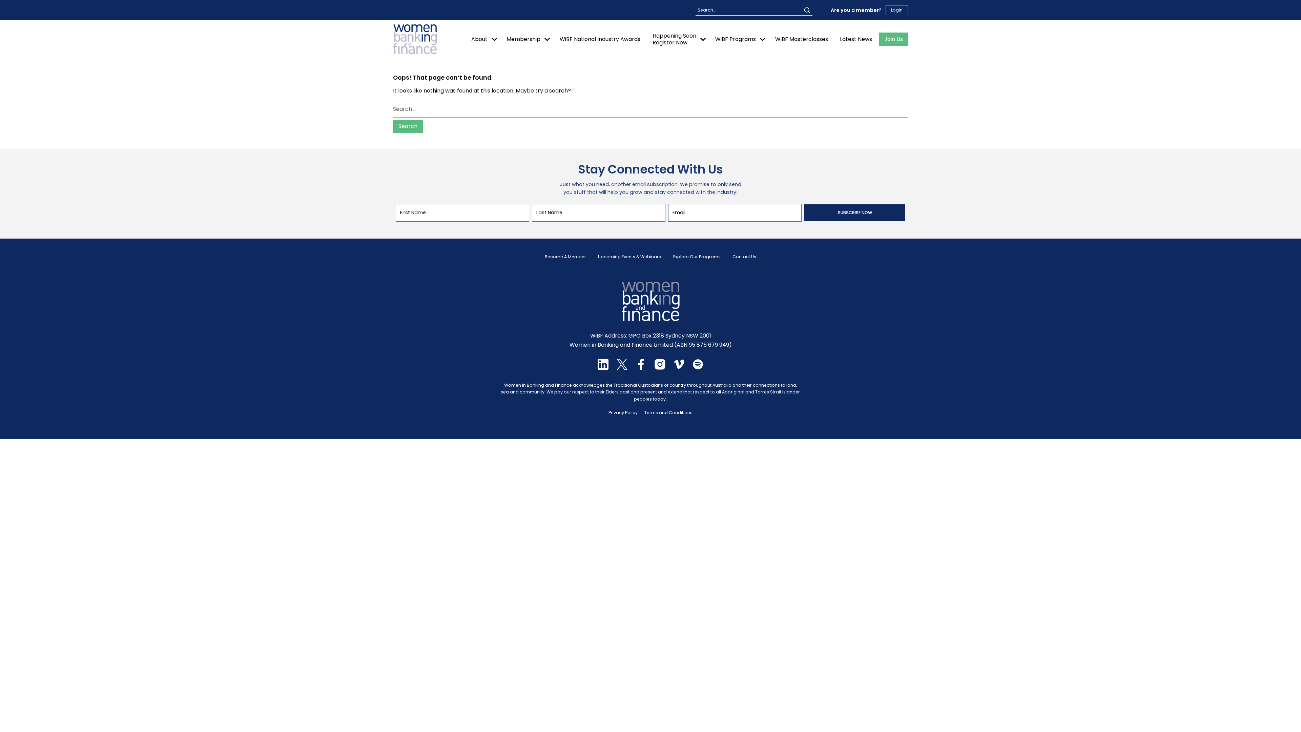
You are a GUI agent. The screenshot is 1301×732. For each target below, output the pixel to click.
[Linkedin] (603, 368)
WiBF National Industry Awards (600, 39)
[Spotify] (698, 368)
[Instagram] (660, 368)
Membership (523, 39)
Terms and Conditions (668, 412)
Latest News (856, 39)
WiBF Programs (735, 39)
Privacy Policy (623, 412)
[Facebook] (641, 368)
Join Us (893, 39)
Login (897, 10)
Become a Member (565, 257)
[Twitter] (622, 368)
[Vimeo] (679, 368)
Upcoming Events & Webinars (629, 257)
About (479, 39)
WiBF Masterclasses (801, 39)
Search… (707, 10)
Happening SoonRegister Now (674, 39)
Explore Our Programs (697, 257)
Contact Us (744, 257)
